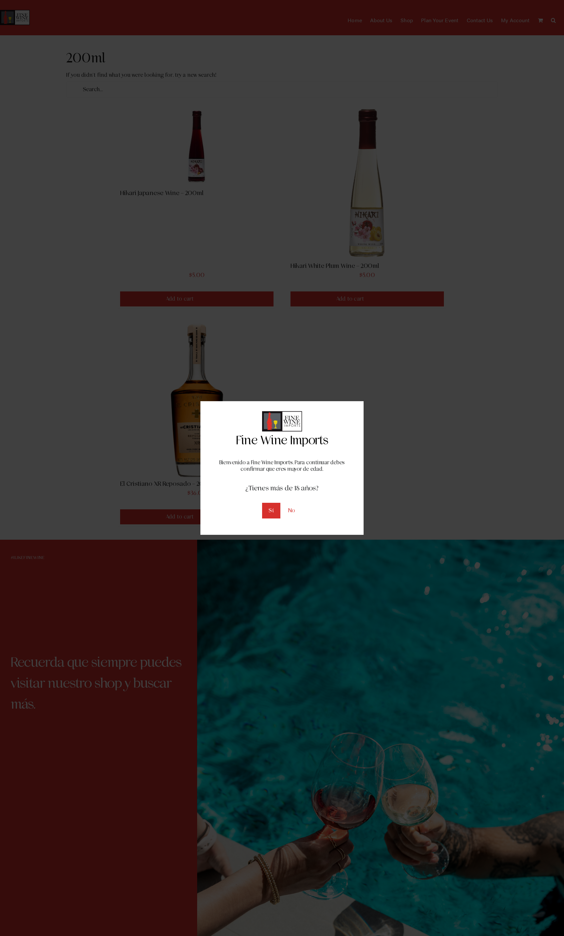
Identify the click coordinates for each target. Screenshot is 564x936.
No (291, 510)
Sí (271, 510)
